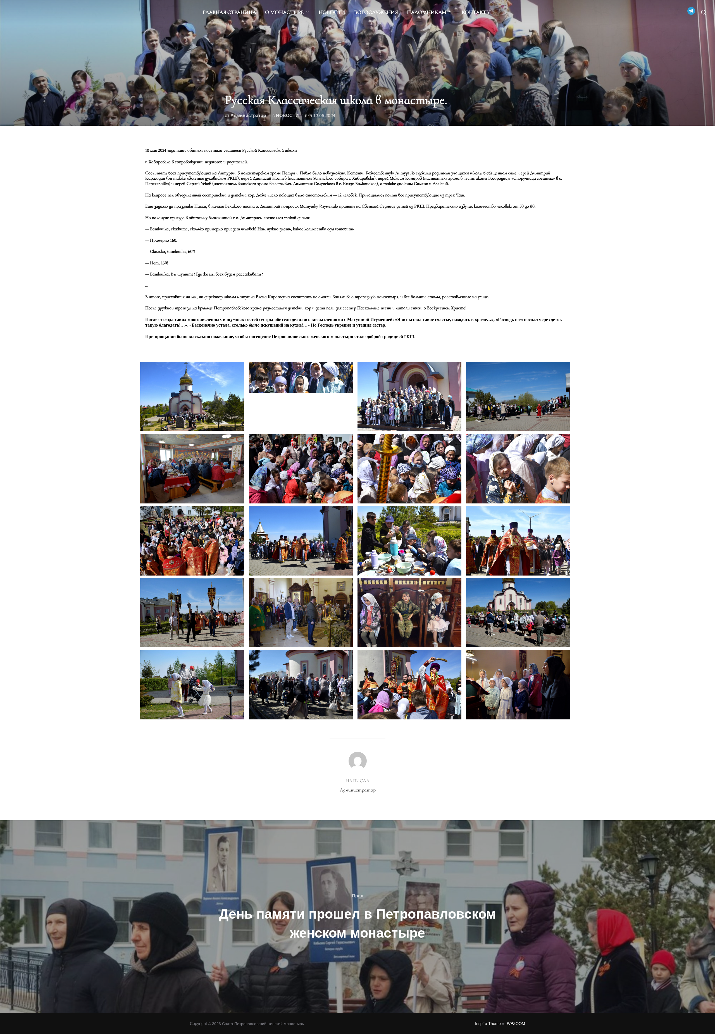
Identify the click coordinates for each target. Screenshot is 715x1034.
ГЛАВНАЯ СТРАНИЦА (229, 12)
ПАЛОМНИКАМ (426, 12)
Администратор (248, 115)
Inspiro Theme (488, 1023)
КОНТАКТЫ (476, 12)
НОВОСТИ (332, 12)
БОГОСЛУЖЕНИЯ (376, 12)
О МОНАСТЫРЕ (284, 12)
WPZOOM (516, 1023)
